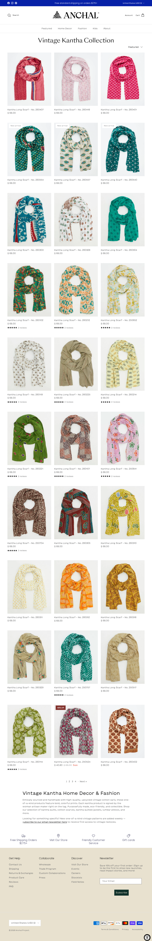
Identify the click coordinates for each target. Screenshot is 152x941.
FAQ (11, 886)
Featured (47, 28)
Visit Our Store (79, 865)
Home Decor (65, 28)
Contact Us (15, 865)
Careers (75, 873)
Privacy (125, 929)
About (106, 28)
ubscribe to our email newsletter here (45, 822)
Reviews (13, 882)
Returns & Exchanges (21, 873)
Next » (83, 781)
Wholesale (45, 865)
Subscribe (121, 893)
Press (42, 878)
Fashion (82, 28)
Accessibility (137, 929)
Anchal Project (22, 930)
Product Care (16, 878)
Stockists (76, 878)
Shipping (14, 869)
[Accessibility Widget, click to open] (147, 937)
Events (75, 869)
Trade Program (47, 869)
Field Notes (77, 882)
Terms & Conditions (110, 929)
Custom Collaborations (52, 873)
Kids (95, 28)
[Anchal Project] (76, 15)
